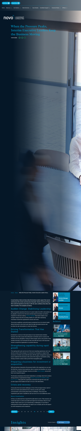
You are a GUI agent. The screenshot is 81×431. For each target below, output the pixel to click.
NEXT (51, 411)
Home (12, 292)
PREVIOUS (14, 411)
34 (21, 411)
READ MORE (61, 336)
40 (40, 411)
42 (47, 411)
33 (18, 411)
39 (37, 411)
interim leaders (41, 371)
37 (31, 411)
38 (34, 411)
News (16, 292)
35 (25, 411)
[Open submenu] (11, 8)
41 (44, 411)
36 (28, 411)
